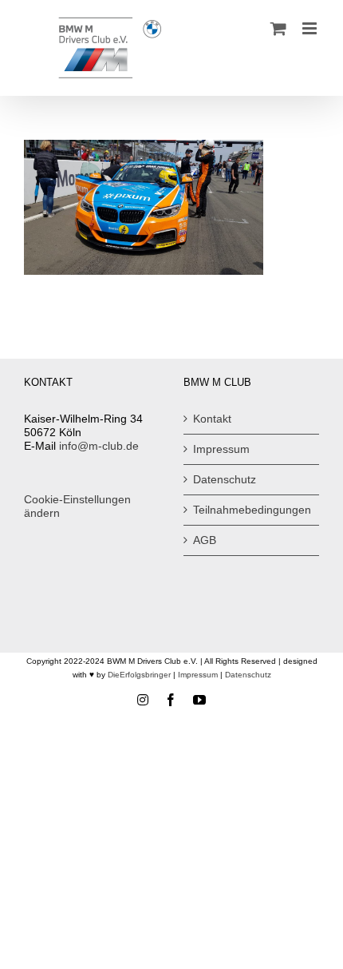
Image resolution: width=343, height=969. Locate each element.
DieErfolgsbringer (139, 674)
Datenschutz (224, 479)
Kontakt (212, 418)
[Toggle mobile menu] (310, 28)
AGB (204, 540)
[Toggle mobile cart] (278, 28)
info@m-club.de (99, 445)
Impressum (221, 449)
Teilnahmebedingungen (252, 509)
